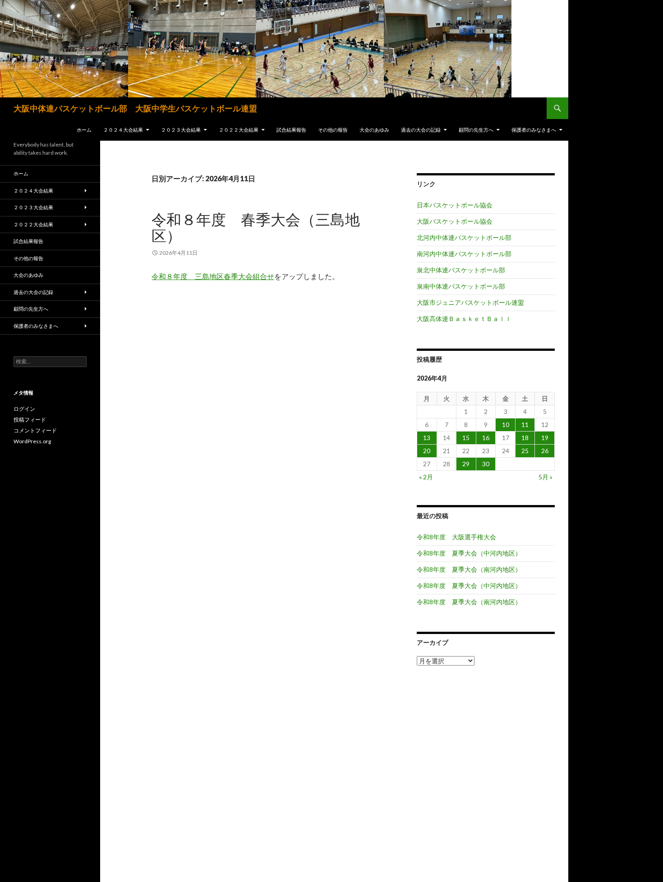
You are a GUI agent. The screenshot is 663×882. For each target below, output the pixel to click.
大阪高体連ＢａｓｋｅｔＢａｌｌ (464, 318)
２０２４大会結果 (123, 130)
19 (544, 437)
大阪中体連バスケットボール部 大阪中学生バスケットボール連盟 (135, 108)
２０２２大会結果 (238, 130)
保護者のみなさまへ (533, 130)
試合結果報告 (291, 130)
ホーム (84, 130)
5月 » (545, 477)
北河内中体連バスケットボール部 (464, 237)
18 (525, 437)
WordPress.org (32, 441)
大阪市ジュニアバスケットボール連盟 (470, 302)
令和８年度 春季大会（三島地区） (256, 227)
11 (525, 424)
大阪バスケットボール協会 (455, 221)
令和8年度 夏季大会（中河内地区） (469, 553)
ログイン (24, 408)
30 (485, 464)
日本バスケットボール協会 (455, 205)
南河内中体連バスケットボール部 (464, 253)
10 (505, 424)
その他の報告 (333, 130)
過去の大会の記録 (421, 130)
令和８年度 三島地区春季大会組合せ (213, 276)
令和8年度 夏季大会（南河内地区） (469, 569)
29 (466, 464)
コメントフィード (35, 430)
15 (466, 437)
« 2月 (426, 477)
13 (426, 437)
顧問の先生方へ (476, 130)
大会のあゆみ (374, 130)
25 (525, 451)
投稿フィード (30, 419)
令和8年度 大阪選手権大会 (456, 537)
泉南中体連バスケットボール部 (461, 286)
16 (485, 437)
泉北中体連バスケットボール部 (461, 270)
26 (544, 451)
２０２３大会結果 (181, 130)
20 (426, 451)
